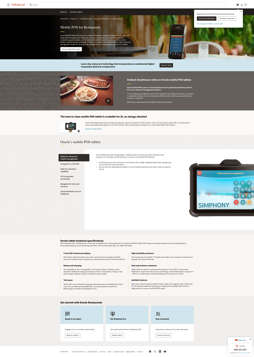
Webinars (63, 12)
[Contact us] (245, 5)
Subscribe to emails (118, 351)
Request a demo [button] (166, 65)
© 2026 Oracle (64, 351)
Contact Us (140, 351)
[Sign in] (242, 5)
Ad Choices (102, 351)
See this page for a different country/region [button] (210, 24)
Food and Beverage (85, 19)
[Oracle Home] (18, 4)
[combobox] (127, 4)
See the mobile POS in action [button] (71, 49)
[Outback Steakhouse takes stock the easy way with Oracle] (86, 91)
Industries (74, 19)
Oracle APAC (64, 19)
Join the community (163, 335)
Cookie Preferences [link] (92, 351)
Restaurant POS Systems (102, 19)
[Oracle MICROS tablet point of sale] (70, 127)
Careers (109, 351)
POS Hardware (117, 19)
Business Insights (76, 12)
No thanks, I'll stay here (227, 18)
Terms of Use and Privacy (78, 351)
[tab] (74, 157)
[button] (8, 5)
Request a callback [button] (73, 335)
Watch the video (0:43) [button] (93, 129)
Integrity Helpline (130, 351)
